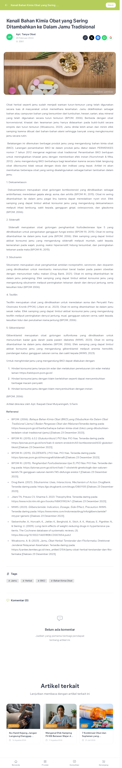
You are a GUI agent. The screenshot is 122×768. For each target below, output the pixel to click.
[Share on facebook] (98, 37)
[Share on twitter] (91, 37)
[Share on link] (85, 37)
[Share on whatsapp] (104, 37)
